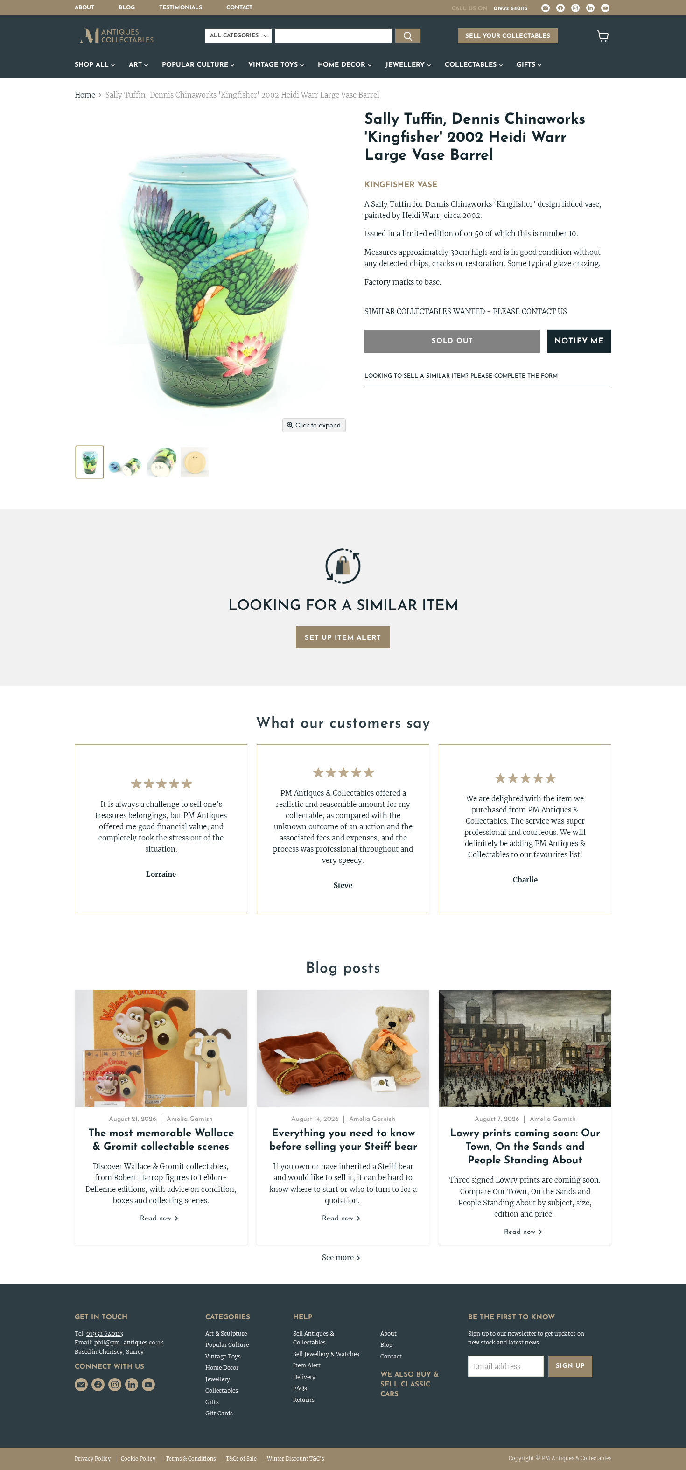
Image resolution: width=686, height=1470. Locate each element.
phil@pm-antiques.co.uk (128, 1342)
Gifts (527, 65)
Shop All (93, 65)
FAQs (300, 1388)
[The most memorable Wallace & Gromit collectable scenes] (161, 1048)
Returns (304, 1399)
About (84, 8)
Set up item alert (343, 638)
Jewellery (406, 65)
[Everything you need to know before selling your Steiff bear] (343, 1048)
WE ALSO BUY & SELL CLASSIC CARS (409, 1385)
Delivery (304, 1376)
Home (85, 95)
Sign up (570, 1366)
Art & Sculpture (226, 1333)
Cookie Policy (138, 1459)
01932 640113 (510, 9)
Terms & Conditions (191, 1459)
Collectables (472, 65)
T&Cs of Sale (241, 1459)
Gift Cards (219, 1413)
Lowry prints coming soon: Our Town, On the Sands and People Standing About (525, 1147)
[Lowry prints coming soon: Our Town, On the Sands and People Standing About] (525, 1048)
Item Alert (307, 1365)
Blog (127, 8)
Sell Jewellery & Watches (326, 1354)
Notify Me (579, 341)
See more (339, 1257)
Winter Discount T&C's (295, 1459)
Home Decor (343, 65)
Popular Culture (196, 65)
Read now (157, 1218)
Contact (239, 8)
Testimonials (180, 8)
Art (136, 65)
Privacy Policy (93, 1459)
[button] (89, 462)
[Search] (407, 36)
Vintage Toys (274, 65)
